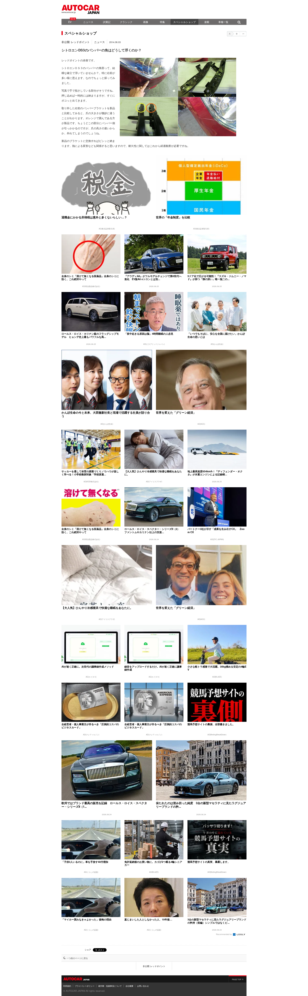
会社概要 (129, 985)
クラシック (126, 22)
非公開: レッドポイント (75, 42)
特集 (162, 22)
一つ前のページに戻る (77, 958)
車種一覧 (223, 22)
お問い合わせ (143, 985)
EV (69, 22)
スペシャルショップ (184, 22)
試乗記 (107, 22)
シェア (88, 949)
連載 (206, 22)
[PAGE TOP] (238, 978)
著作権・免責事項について (110, 985)
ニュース (88, 22)
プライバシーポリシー (84, 985)
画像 (145, 22)
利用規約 (67, 985)
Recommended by (224, 934)
